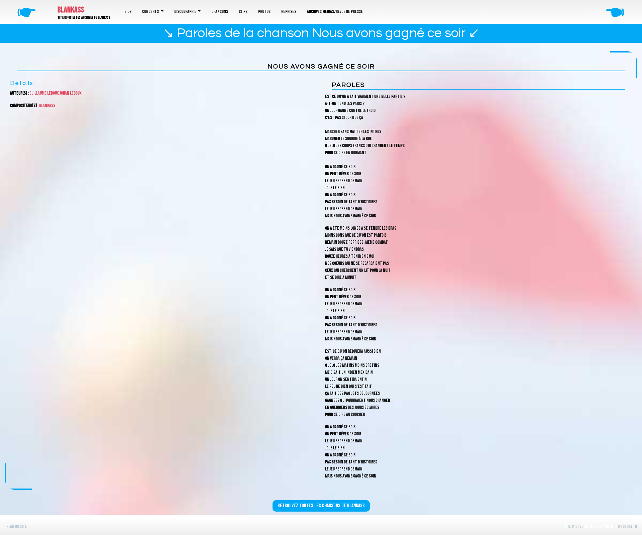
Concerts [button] (150, 11)
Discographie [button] (185, 11)
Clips (243, 11)
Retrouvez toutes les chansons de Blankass (321, 506)
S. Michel (575, 526)
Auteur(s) (18, 93)
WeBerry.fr (627, 526)
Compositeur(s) (23, 105)
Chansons (219, 11)
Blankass (71, 10)
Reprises (288, 11)
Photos (264, 11)
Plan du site (16, 526)
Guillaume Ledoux (44, 93)
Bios (127, 11)
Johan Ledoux (71, 93)
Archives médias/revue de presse (335, 11)
